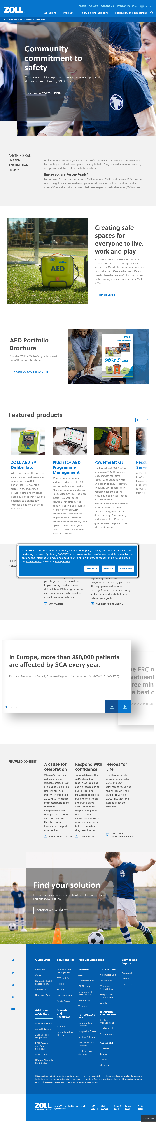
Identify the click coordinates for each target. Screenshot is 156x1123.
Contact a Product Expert (45, 92)
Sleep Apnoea (107, 1034)
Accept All (92, 568)
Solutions (50, 13)
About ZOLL (41, 969)
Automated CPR (86, 980)
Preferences (126, 568)
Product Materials (127, 5)
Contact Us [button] (107, 5)
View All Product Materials (65, 1034)
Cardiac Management (107, 1021)
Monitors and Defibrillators (85, 993)
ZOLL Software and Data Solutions (42, 1046)
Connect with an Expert (52, 910)
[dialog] (78, 561)
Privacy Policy (128, 1107)
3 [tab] (16, 707)
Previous (137, 420)
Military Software (86, 1037)
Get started (56, 603)
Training (61, 1026)
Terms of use (117, 1107)
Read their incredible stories (122, 835)
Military (60, 989)
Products (69, 13)
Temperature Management (107, 996)
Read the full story (60, 836)
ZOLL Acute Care (43, 1023)
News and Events (43, 995)
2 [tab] (11, 707)
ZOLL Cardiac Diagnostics (42, 1036)
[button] (146, 6)
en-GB (148, 6)
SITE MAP (93, 1107)
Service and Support (95, 13)
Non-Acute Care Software (86, 1044)
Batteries (104, 1048)
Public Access (26, 19)
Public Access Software (85, 1053)
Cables (103, 1054)
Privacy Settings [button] (148, 1118)
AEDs (80, 974)
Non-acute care (64, 995)
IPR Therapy (84, 986)
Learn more (107, 295)
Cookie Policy (141, 1107)
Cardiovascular (107, 1028)
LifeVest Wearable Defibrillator (44, 1061)
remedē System (43, 1029)
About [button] (82, 5)
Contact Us (40, 989)
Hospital (61, 983)
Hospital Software (87, 1031)
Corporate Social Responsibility (43, 982)
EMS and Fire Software (85, 1024)
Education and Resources (131, 13)
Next (147, 420)
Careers (93, 5)
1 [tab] (6, 707)
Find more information (109, 603)
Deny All (108, 568)
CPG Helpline (104, 1107)
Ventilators (83, 1006)
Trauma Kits (84, 1000)
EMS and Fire (63, 978)
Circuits (103, 1059)
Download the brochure (31, 372)
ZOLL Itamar (41, 1054)
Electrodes (105, 1065)
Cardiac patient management (64, 971)
